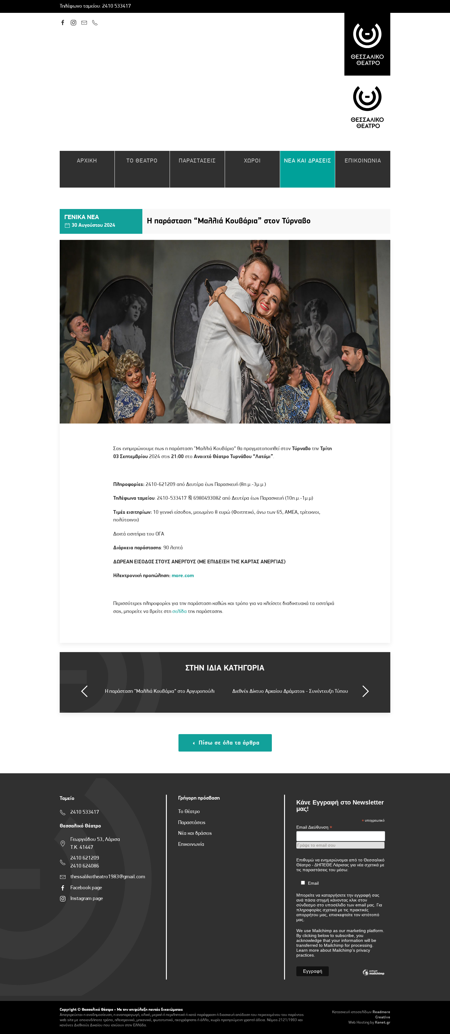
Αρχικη (87, 161)
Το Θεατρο (142, 161)
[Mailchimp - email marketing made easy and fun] (373, 977)
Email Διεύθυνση (314, 827)
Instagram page (86, 898)
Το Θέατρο (189, 811)
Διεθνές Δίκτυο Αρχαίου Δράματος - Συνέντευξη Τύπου (290, 691)
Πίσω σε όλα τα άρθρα (228, 743)
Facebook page (86, 887)
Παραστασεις (197, 161)
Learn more (307, 950)
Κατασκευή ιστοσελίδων (352, 1012)
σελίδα (179, 611)
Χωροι (252, 161)
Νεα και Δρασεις (307, 161)
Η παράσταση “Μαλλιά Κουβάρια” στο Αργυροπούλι (160, 691)
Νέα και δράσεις (195, 833)
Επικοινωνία (191, 844)
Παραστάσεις (191, 822)
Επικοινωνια (363, 161)
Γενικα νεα (81, 217)
